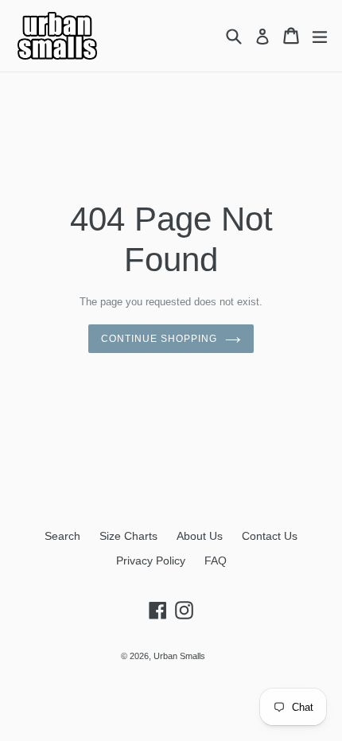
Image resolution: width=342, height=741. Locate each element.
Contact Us (269, 536)
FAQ (215, 560)
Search (62, 536)
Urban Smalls (179, 656)
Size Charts (128, 536)
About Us (200, 536)
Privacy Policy (150, 560)
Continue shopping (158, 338)
